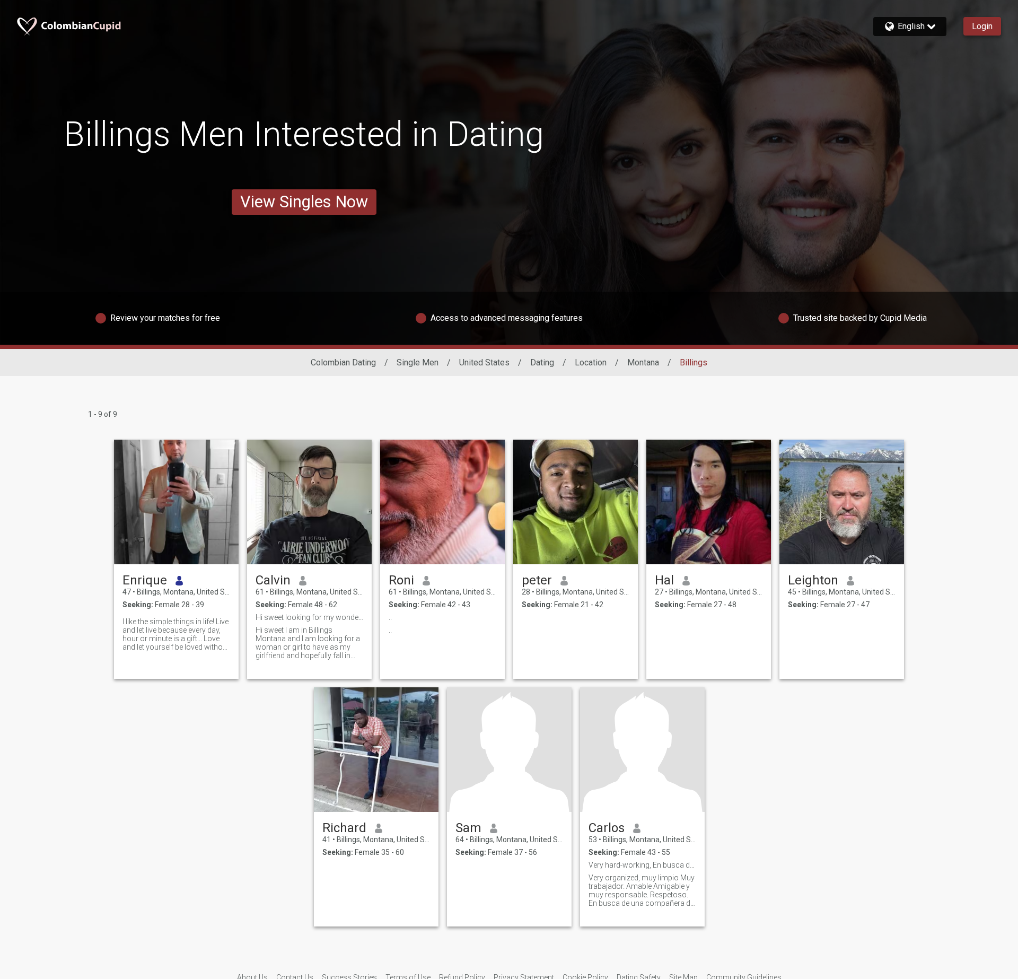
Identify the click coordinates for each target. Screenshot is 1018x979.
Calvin (273, 580)
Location (591, 362)
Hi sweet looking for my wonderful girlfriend (309, 617)
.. (390, 617)
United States (484, 362)
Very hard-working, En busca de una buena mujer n (642, 865)
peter (537, 580)
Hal (664, 580)
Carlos (607, 827)
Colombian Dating (343, 362)
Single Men (417, 362)
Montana (643, 362)
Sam (468, 827)
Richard (344, 827)
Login (982, 26)
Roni (401, 580)
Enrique (144, 580)
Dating (542, 362)
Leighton (813, 580)
